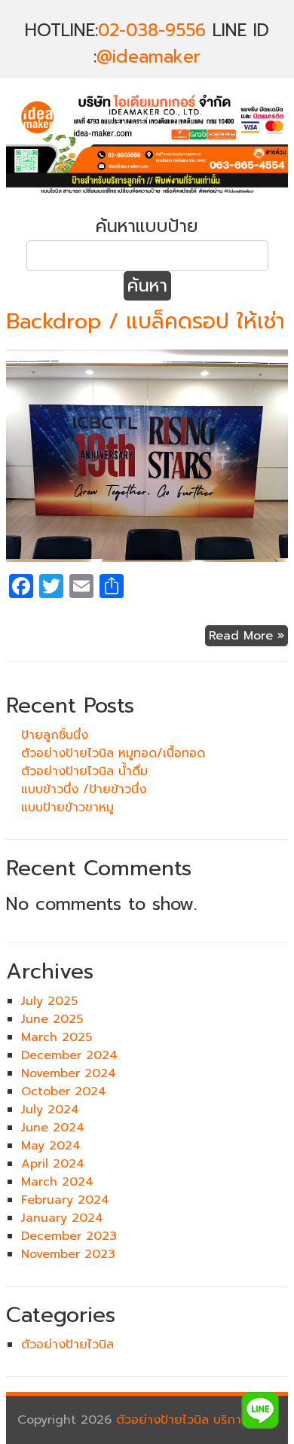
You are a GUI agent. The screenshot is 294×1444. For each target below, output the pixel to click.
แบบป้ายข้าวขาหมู (67, 807)
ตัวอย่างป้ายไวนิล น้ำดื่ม (84, 771)
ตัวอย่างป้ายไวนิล (67, 1345)
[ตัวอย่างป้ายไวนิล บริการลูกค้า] (147, 195)
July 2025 (49, 1001)
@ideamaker (148, 57)
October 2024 (63, 1091)
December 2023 (69, 1236)
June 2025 (52, 1019)
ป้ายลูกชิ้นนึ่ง (54, 735)
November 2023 (68, 1254)
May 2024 (51, 1146)
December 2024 (69, 1055)
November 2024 (68, 1073)
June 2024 (52, 1128)
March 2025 (56, 1037)
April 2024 (52, 1164)
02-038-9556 (152, 30)
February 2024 (65, 1200)
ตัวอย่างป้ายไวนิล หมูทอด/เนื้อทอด (113, 753)
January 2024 (62, 1218)
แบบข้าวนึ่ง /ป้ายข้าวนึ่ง (83, 789)
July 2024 (50, 1110)
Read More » (246, 636)
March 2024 (57, 1182)
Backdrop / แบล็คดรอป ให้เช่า (145, 321)
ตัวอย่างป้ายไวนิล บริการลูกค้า (196, 1420)
